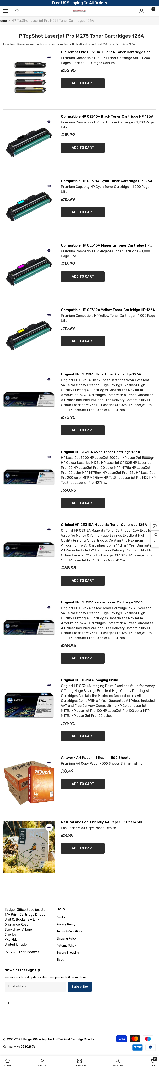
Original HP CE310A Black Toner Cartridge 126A (101, 374)
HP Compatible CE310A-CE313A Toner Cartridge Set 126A (105, 52)
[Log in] (141, 11)
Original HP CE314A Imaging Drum (89, 680)
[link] (42, 1062)
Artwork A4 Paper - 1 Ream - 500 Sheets (95, 757)
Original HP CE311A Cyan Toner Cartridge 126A (100, 452)
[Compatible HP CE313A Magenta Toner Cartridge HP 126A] (29, 270)
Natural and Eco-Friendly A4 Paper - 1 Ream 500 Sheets (102, 822)
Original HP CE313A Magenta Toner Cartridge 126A (104, 524)
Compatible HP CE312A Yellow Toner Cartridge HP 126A (108, 310)
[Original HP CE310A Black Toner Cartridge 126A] (29, 399)
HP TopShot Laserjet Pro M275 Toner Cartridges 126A (53, 21)
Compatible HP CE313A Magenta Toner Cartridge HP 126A (105, 245)
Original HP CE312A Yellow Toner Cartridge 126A (102, 602)
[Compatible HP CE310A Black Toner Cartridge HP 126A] (29, 142)
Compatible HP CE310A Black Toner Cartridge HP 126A (107, 116)
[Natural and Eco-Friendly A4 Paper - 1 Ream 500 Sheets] (29, 847)
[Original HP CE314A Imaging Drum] (29, 705)
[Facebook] (8, 1003)
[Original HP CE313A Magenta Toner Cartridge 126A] (29, 550)
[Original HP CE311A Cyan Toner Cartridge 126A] (29, 477)
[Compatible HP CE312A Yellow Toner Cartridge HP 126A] (29, 335)
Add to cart (83, 83)
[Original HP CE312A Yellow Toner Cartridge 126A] (29, 627)
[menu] (5, 10)
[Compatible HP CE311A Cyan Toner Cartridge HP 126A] (29, 206)
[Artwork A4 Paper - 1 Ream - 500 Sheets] (29, 783)
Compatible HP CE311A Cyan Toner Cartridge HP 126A (106, 181)
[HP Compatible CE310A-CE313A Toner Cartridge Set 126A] (29, 77)
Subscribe (79, 986)
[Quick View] (49, 57)
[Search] (17, 10)
